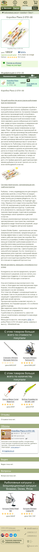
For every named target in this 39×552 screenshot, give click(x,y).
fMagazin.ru (3, 12)
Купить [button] (23, 52)
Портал (16, 8)
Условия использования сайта (10, 530)
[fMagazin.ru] (4, 2)
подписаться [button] (9, 451)
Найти (35, 8)
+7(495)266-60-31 (32, 536)
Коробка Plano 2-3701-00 (12, 81)
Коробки (23, 12)
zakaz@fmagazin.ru (32, 528)
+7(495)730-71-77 (32, 532)
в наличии (32, 76)
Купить (28, 80)
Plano (30, 12)
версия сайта (34, 546)
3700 (29, 319)
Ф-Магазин (12, 528)
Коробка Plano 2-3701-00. (23, 430)
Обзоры (5, 426)
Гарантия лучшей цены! (9, 55)
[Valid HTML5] (28, 541)
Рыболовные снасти (11, 12)
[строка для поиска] (27, 8)
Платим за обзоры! (13, 63)
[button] (2, 535)
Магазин (7, 8)
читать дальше (15, 447)
